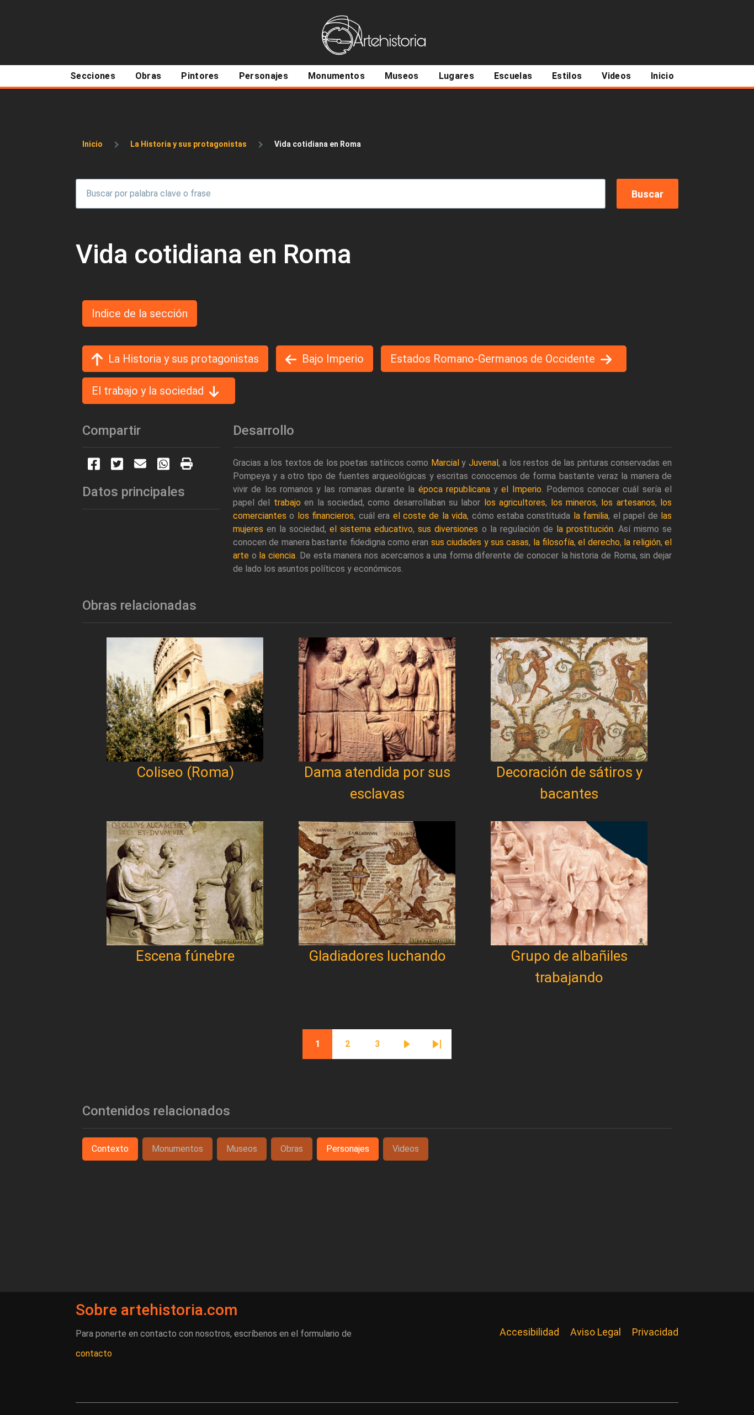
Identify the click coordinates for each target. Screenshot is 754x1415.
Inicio (92, 144)
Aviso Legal (595, 1332)
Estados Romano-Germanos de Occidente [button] (492, 358)
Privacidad (655, 1332)
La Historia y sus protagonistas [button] (183, 358)
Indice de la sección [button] (140, 313)
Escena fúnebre (185, 956)
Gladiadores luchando (377, 956)
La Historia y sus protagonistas (188, 144)
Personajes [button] (347, 1148)
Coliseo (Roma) (185, 772)
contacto (94, 1353)
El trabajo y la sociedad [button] (148, 390)
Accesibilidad (529, 1332)
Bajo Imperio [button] (333, 358)
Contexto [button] (110, 1148)
